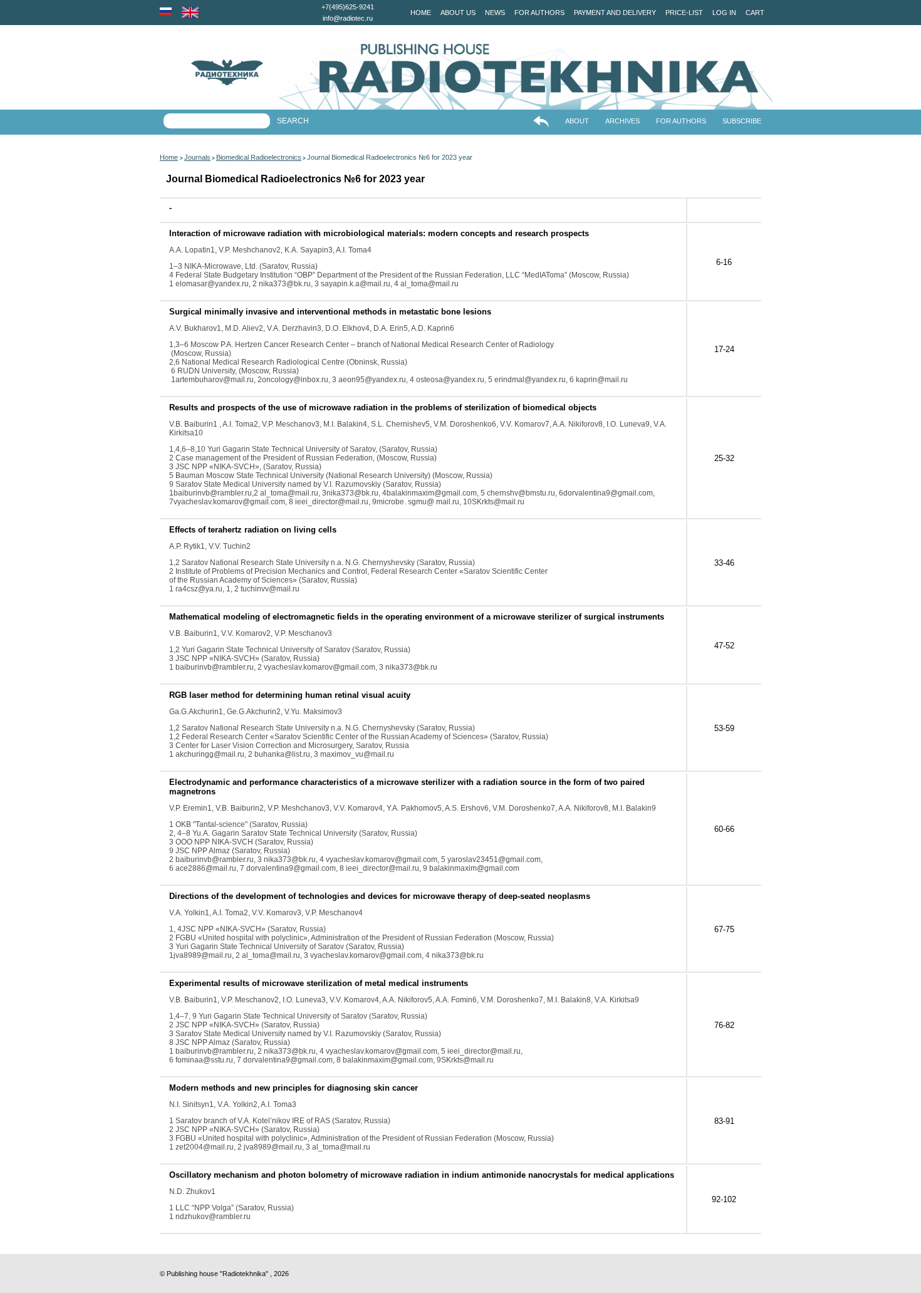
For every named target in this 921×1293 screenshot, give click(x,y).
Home (420, 12)
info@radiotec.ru (348, 18)
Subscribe (741, 121)
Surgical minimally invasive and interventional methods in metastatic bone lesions (330, 311)
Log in (724, 12)
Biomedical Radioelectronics (258, 157)
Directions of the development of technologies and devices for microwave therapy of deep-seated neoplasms (379, 896)
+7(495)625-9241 (347, 7)
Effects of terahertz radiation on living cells (252, 529)
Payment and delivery (615, 12)
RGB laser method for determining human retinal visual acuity (289, 695)
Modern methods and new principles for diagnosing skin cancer (293, 1088)
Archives (622, 121)
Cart (755, 12)
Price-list (684, 12)
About (577, 121)
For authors (539, 12)
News (495, 12)
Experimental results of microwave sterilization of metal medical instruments (318, 983)
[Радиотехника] (205, 72)
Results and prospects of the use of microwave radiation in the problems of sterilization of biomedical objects (382, 407)
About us (458, 12)
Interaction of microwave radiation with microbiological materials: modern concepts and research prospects (379, 233)
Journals (197, 157)
